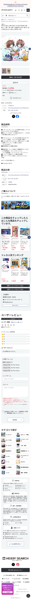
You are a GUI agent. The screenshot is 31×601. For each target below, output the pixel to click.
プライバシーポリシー (22, 589)
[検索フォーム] (24, 10)
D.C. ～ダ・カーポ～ (13, 110)
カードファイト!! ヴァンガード (13, 299)
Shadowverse (8, 302)
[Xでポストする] (13, 116)
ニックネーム (7, 376)
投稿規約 (7, 411)
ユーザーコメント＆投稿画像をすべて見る (11, 319)
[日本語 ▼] (16, 10)
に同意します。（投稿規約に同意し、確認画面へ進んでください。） (16, 412)
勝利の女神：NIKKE (10, 297)
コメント (5, 384)
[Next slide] (30, 49)
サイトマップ (15, 594)
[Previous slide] (1, 49)
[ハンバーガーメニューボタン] (28, 10)
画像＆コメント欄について (17, 322)
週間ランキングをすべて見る (15, 286)
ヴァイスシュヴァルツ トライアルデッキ (18, 108)
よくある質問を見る (15, 544)
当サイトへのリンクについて (22, 591)
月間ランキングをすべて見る (15, 289)
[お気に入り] (19, 10)
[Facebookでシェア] (17, 116)
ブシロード (11, 105)
